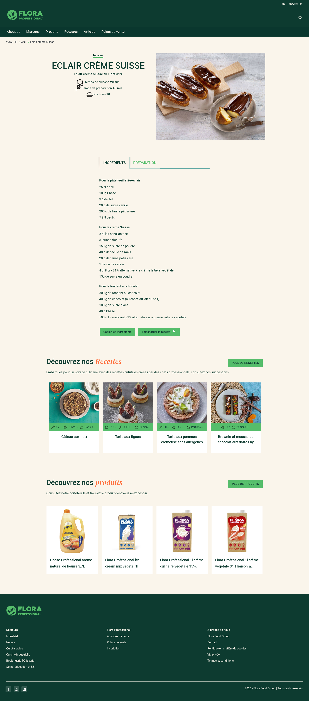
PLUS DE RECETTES (245, 363)
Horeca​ (10, 642)
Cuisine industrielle (18, 654)
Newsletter (295, 3)
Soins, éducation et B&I (20, 666)
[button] (300, 18)
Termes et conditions (220, 660)
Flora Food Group (218, 636)
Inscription (113, 648)
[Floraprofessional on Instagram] (16, 689)
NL (283, 3)
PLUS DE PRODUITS (245, 484)
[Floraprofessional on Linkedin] (24, 689)
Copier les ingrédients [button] (117, 332)
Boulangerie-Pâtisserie (20, 660)
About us (13, 31)
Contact (212, 642)
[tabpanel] (155, 247)
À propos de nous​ (118, 636)
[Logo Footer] (24, 605)
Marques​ (33, 31)
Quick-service (14, 648)
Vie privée (213, 654)
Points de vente (113, 31)
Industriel (12, 636)
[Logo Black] (25, 9)
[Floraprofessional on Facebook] (8, 689)
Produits (52, 31)
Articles (89, 31)
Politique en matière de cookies (227, 648)
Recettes (71, 31)
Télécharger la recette (156, 332)
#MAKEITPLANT (16, 42)
